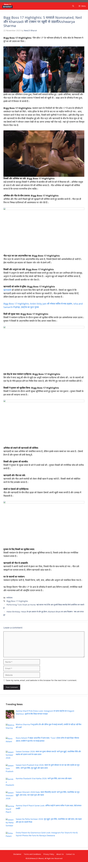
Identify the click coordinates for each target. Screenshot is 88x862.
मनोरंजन (9, 597)
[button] (73, 6)
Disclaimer (17, 854)
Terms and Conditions (32, 854)
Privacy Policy (48, 854)
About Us (60, 854)
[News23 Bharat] (7, 6)
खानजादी (7, 289)
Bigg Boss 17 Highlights (17, 601)
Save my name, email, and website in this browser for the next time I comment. (41, 680)
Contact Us (70, 854)
